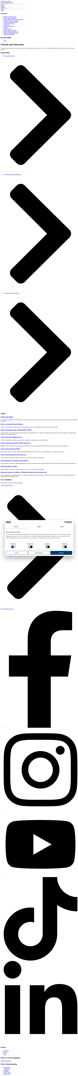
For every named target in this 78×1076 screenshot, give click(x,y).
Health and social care (9, 26)
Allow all (61, 553)
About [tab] (62, 526)
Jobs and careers (8, 29)
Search (2, 4)
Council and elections (9, 23)
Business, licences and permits (11, 20)
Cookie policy (7, 1068)
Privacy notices (7, 1072)
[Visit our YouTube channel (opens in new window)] (40, 844)
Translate (3, 7)
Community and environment (11, 22)
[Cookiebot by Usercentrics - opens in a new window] (65, 522)
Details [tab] (39, 526)
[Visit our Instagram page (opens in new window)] (40, 770)
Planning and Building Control (11, 33)
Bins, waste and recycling (10, 18)
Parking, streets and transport (11, 31)
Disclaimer (6, 1071)
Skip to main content (6, 1)
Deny (16, 553)
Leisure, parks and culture (10, 30)
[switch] (30, 547)
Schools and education (9, 34)
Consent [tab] (16, 526)
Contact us (6, 1050)
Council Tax (7, 25)
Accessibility (7, 1067)
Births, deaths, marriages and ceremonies (13, 19)
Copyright (6, 1070)
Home (5, 40)
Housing (6, 27)
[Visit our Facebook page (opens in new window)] (40, 669)
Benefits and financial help (10, 16)
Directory (6, 1051)
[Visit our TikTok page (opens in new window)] (40, 919)
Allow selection (39, 553)
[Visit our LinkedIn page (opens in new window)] (40, 1003)
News (5, 1054)
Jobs (5, 1053)
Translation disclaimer (6, 1061)
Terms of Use (7, 1074)
